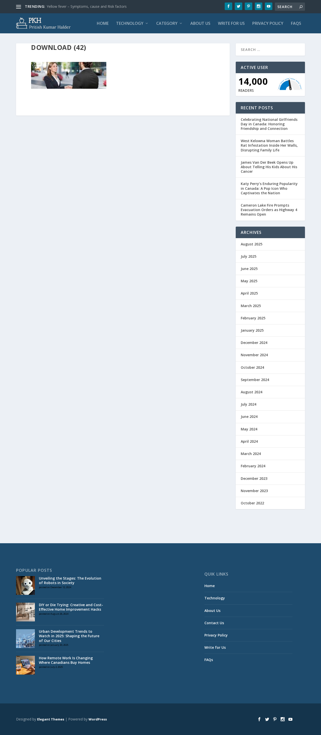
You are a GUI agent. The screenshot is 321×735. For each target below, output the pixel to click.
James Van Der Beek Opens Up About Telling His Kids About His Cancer (269, 167)
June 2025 (249, 268)
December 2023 (254, 478)
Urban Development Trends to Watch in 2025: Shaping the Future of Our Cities (69, 636)
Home (103, 23)
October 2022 (252, 503)
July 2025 (248, 256)
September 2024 (255, 379)
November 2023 (254, 490)
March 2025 (251, 305)
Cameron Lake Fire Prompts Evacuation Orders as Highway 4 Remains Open (269, 210)
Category (167, 23)
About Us (200, 23)
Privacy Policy (267, 23)
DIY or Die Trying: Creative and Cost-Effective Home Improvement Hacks (71, 607)
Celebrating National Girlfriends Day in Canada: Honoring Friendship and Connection (269, 124)
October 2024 (252, 367)
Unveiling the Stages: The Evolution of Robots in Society (70, 580)
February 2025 (253, 318)
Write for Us (231, 23)
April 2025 (249, 293)
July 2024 (248, 404)
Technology (129, 23)
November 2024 (254, 354)
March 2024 (251, 453)
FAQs (296, 23)
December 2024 (254, 342)
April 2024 (249, 441)
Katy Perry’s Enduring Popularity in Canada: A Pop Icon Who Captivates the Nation (269, 188)
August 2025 (251, 244)
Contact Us (214, 622)
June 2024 (249, 416)
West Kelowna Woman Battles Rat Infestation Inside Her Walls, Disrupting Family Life (269, 145)
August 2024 (251, 392)
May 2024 (249, 429)
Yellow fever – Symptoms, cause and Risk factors (87, 6)
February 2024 (253, 466)
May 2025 (249, 281)
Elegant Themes (50, 719)
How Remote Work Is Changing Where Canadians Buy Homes (66, 660)
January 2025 (252, 330)
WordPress (98, 719)
